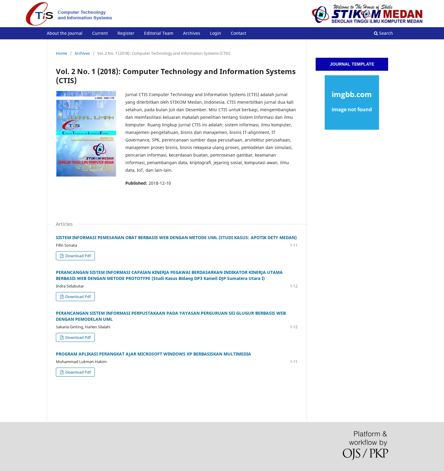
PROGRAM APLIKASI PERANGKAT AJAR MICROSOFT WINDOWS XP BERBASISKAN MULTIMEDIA (153, 354)
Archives (191, 33)
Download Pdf (77, 255)
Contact (238, 33)
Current (100, 33)
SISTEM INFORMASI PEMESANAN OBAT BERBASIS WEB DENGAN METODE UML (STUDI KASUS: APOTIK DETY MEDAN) (176, 237)
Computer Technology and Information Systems (133, 23)
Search (385, 33)
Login (215, 33)
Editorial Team (158, 33)
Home (61, 53)
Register (125, 33)
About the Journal (64, 33)
